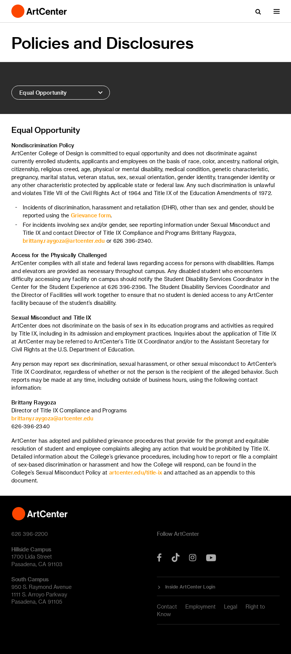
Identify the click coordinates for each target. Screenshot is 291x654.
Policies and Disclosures (102, 42)
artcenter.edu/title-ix (136, 472)
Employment (200, 606)
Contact (167, 606)
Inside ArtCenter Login (190, 586)
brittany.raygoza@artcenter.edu (64, 240)
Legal (230, 606)
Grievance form (91, 215)
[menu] (276, 11)
